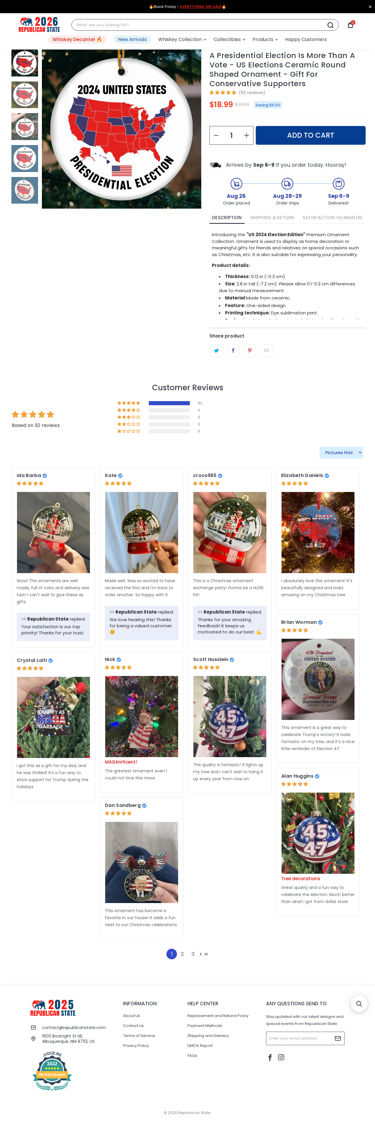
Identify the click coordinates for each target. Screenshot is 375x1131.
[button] (182, 40)
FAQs (192, 1055)
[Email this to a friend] (266, 350)
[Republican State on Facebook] (270, 1058)
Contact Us (133, 1025)
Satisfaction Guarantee (333, 217)
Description (227, 217)
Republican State (194, 1112)
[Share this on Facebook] (233, 350)
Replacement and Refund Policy (218, 1015)
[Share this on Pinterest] (249, 350)
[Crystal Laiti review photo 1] (53, 717)
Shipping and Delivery (208, 1035)
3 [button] (193, 954)
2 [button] (182, 954)
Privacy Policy (136, 1045)
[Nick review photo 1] (141, 716)
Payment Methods (205, 1025)
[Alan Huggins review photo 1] (318, 833)
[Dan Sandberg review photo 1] (141, 862)
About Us (131, 1015)
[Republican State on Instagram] (281, 1058)
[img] (30, 483)
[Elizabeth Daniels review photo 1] (318, 532)
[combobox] (201, 25)
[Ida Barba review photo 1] (53, 532)
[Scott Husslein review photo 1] (230, 716)
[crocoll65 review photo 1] (230, 532)
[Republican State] (39, 25)
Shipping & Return (272, 217)
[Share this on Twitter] (216, 350)
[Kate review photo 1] (141, 532)
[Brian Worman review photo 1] (318, 679)
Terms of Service (139, 1035)
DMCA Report (200, 1045)
